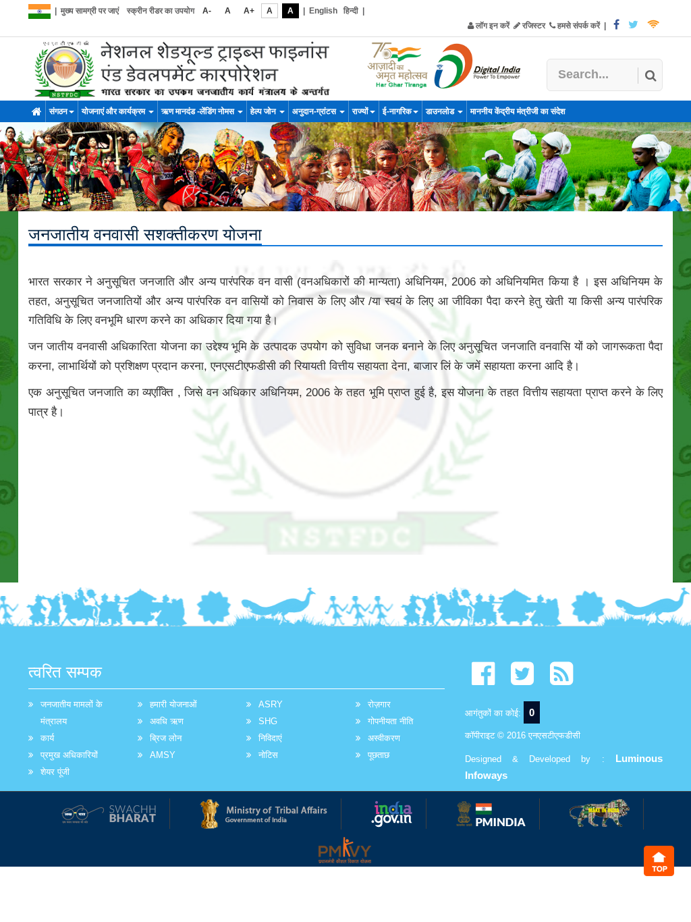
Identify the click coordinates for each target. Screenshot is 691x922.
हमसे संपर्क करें (577, 25)
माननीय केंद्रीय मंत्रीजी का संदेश (517, 111)
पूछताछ (378, 755)
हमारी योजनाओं (173, 704)
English (323, 11)
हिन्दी (350, 11)
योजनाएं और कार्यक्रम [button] (114, 111)
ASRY (270, 704)
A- (206, 11)
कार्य (47, 738)
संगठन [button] (58, 111)
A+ (249, 11)
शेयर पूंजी (55, 772)
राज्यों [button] (360, 111)
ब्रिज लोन (166, 738)
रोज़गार (379, 704)
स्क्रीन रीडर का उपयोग (160, 11)
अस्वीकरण (384, 738)
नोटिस (268, 755)
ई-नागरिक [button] (397, 111)
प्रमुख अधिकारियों (69, 755)
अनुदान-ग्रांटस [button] (315, 111)
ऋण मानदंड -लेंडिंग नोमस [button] (198, 111)
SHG (267, 721)
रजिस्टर (532, 25)
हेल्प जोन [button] (264, 111)
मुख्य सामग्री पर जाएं (90, 11)
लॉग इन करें (491, 25)
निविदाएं (270, 738)
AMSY (162, 755)
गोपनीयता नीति (390, 721)
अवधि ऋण (167, 721)
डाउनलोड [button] (441, 111)
